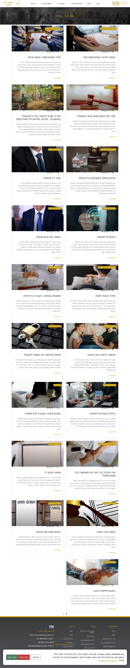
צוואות (113, 635)
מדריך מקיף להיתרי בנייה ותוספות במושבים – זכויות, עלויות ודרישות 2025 (38, 117)
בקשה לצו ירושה (106, 532)
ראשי (98, 4)
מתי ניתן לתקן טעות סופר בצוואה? (96, 116)
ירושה (113, 631)
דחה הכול (24, 657)
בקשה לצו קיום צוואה (48, 237)
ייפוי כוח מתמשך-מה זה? (108, 643)
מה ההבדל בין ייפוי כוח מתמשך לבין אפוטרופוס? (95, 474)
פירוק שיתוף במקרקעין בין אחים (97, 178)
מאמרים (62, 4)
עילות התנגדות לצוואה (102, 413)
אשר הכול (12, 657)
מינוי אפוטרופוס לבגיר (109, 646)
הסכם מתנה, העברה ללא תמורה (43, 413)
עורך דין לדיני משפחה (108, 639)
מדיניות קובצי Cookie (108, 660)
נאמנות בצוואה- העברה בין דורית (42, 295)
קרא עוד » (111, 78)
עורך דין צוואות (52, 178)
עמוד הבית (70, 15)
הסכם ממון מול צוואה (48, 532)
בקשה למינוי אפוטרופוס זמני (99, 57)
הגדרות (36, 657)
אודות (89, 4)
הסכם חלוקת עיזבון (104, 590)
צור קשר (33, 4)
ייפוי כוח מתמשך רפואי (87, 644)
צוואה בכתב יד (52, 472)
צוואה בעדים (90, 636)
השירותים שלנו (77, 4)
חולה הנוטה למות (105, 295)
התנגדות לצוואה (106, 237)
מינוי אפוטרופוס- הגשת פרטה (44, 57)
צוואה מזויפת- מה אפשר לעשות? (42, 354)
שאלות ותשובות (46, 4)
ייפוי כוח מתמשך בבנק (87, 640)
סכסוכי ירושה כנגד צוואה (101, 354)
